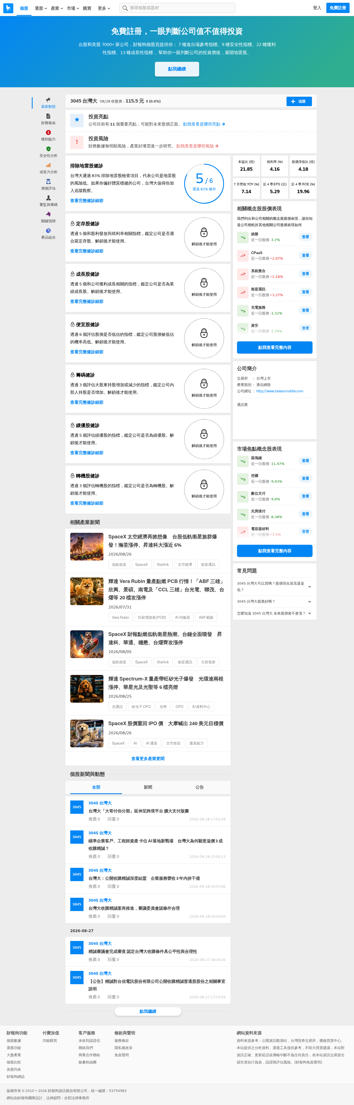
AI (135, 743)
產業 (55, 8)
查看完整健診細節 (86, 200)
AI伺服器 (182, 617)
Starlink (163, 564)
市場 (71, 8)
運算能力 (196, 743)
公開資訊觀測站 (274, 1041)
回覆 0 (113, 819)
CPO (179, 707)
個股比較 (14, 1062)
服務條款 (121, 1041)
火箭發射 (208, 662)
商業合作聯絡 (89, 1055)
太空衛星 (173, 743)
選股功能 (14, 1048)
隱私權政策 (123, 1048)
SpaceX (141, 564)
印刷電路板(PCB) (152, 617)
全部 (96, 787)
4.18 (303, 169)
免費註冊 (338, 7)
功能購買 (50, 1041)
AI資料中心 (201, 707)
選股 (39, 8)
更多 (102, 8)
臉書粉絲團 (88, 1062)
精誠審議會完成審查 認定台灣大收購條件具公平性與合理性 (142, 951)
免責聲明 (121, 1055)
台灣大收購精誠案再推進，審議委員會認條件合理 (134, 908)
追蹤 (302, 101)
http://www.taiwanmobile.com (279, 391)
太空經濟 (185, 564)
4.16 (275, 169)
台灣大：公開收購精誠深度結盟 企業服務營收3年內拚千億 (144, 878)
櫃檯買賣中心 (330, 1041)
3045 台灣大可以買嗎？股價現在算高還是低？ (270, 586)
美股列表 (14, 1069)
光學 (163, 707)
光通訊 (117, 707)
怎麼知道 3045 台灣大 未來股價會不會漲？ (271, 613)
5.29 (275, 191)
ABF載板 (206, 617)
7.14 (246, 191)
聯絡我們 (86, 1048)
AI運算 (151, 743)
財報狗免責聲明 (308, 1062)
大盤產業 (14, 1055)
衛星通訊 (208, 564)
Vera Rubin (120, 617)
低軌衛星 (119, 564)
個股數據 (14, 1041)
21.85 (246, 169)
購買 (87, 8)
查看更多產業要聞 (148, 758)
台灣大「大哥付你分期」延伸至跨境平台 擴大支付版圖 (138, 811)
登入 (317, 7)
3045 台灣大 (100, 802)
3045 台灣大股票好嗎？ (256, 601)
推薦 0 (94, 819)
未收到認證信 (89, 1041)
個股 (24, 8)
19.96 (303, 191)
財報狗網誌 (16, 1077)
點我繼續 (177, 68)
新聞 (148, 787)
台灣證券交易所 (303, 1041)
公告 (200, 787)
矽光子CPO (141, 707)
